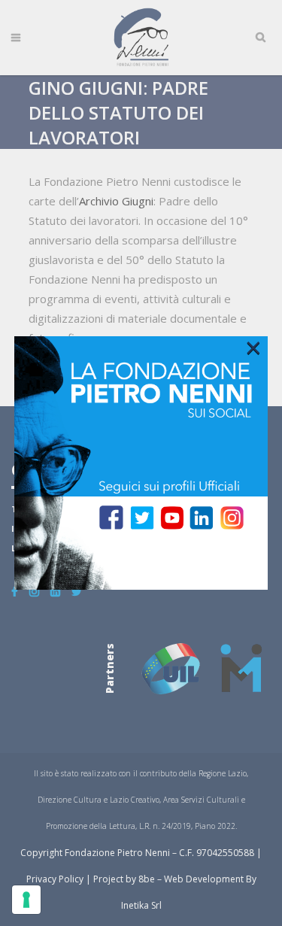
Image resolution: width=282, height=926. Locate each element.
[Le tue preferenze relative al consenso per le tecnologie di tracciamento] (26, 899)
